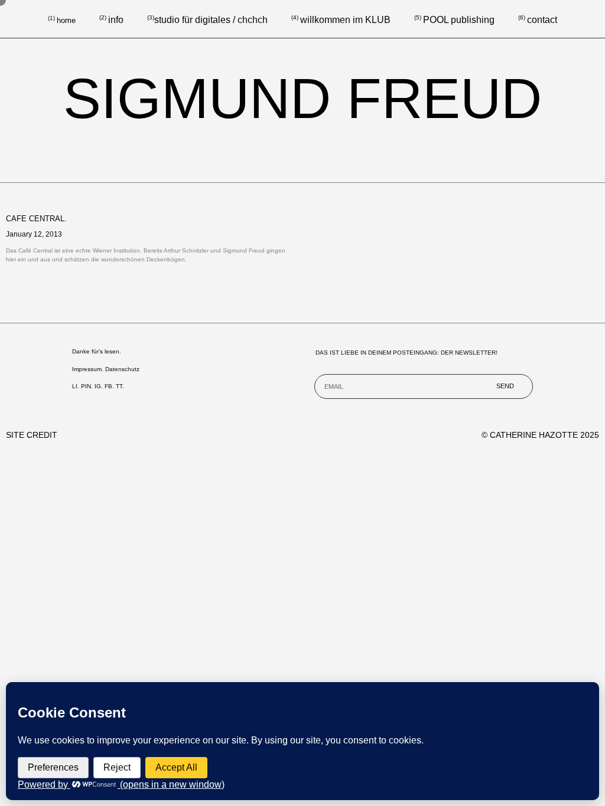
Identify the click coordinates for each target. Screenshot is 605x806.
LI (74, 386)
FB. (109, 386)
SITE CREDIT (31, 435)
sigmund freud (302, 98)
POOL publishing (459, 20)
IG (98, 386)
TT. (120, 386)
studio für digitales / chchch (207, 20)
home (66, 20)
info (115, 20)
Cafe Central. (36, 218)
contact (537, 20)
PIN (86, 386)
